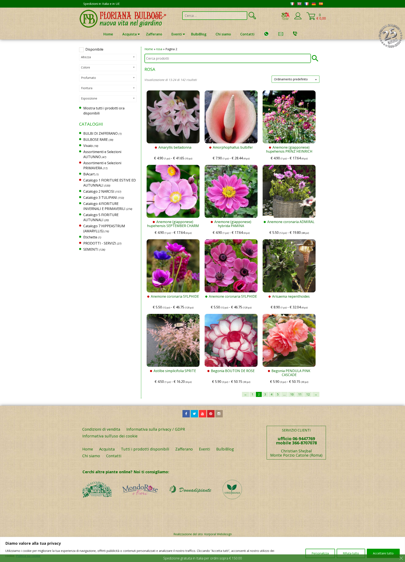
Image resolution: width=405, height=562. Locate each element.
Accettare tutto (383, 553)
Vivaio (88, 145)
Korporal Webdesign (218, 534)
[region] (202, 549)
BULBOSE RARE (95, 139)
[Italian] (292, 3)
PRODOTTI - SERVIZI (99, 243)
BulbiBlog (198, 34)
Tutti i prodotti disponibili (145, 449)
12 (308, 394)
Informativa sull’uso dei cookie (110, 435)
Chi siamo (223, 34)
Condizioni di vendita (101, 429)
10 (292, 394)
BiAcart (89, 174)
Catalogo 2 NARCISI (98, 191)
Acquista (129, 34)
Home (108, 34)
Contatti (247, 34)
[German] (314, 3)
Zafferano (154, 34)
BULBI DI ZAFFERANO (100, 133)
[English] (299, 3)
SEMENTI (90, 249)
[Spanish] (321, 3)
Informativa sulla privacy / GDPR (155, 429)
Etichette (90, 237)
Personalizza (320, 553)
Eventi (176, 34)
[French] (306, 3)
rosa (159, 49)
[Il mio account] (298, 18)
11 (300, 394)
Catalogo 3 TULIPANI (100, 197)
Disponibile (94, 49)
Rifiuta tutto (351, 553)
